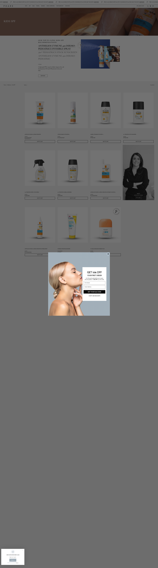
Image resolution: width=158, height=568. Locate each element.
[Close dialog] (108, 254)
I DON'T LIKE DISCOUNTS (94, 295)
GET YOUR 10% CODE (94, 292)
